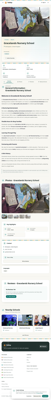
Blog (28, 359)
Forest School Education (8, 377)
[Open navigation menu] (3, 2)
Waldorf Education (6, 372)
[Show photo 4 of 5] (22, 217)
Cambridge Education (7, 369)
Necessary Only (37, 396)
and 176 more (25, 335)
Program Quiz (30, 371)
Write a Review (25, 261)
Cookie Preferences (7, 389)
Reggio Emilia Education (8, 367)
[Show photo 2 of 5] (10, 217)
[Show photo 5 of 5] (28, 217)
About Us (29, 357)
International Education (7, 364)
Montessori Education (7, 357)
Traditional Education (7, 359)
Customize (28, 396)
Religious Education (7, 362)
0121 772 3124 (8, 249)
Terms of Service (5, 386)
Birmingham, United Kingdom (11, 246)
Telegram (44, 346)
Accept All (45, 396)
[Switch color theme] (48, 2)
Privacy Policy (5, 384)
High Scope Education (7, 374)
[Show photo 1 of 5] (4, 217)
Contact (28, 362)
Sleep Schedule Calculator (32, 368)
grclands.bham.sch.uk (10, 251)
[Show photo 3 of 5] (16, 217)
